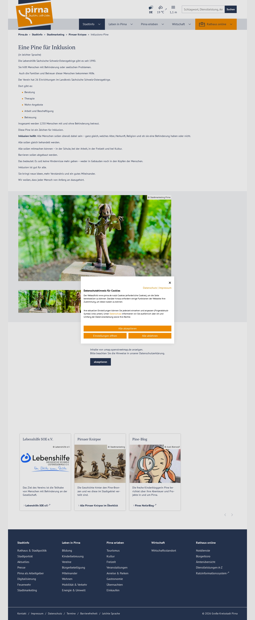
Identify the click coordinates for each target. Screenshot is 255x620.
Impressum (165, 287)
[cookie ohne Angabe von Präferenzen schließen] (169, 283)
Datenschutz (150, 287)
